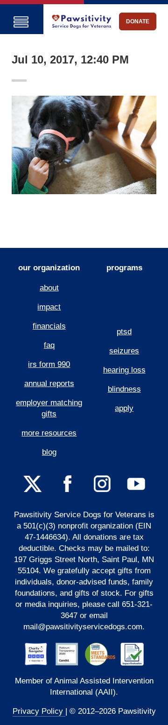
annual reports (49, 383)
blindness (124, 389)
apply (124, 408)
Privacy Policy (39, 711)
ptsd (124, 331)
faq (49, 345)
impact (49, 307)
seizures (124, 350)
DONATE (137, 21)
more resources (49, 433)
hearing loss (124, 370)
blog (49, 452)
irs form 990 (49, 364)
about (49, 287)
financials (49, 326)
